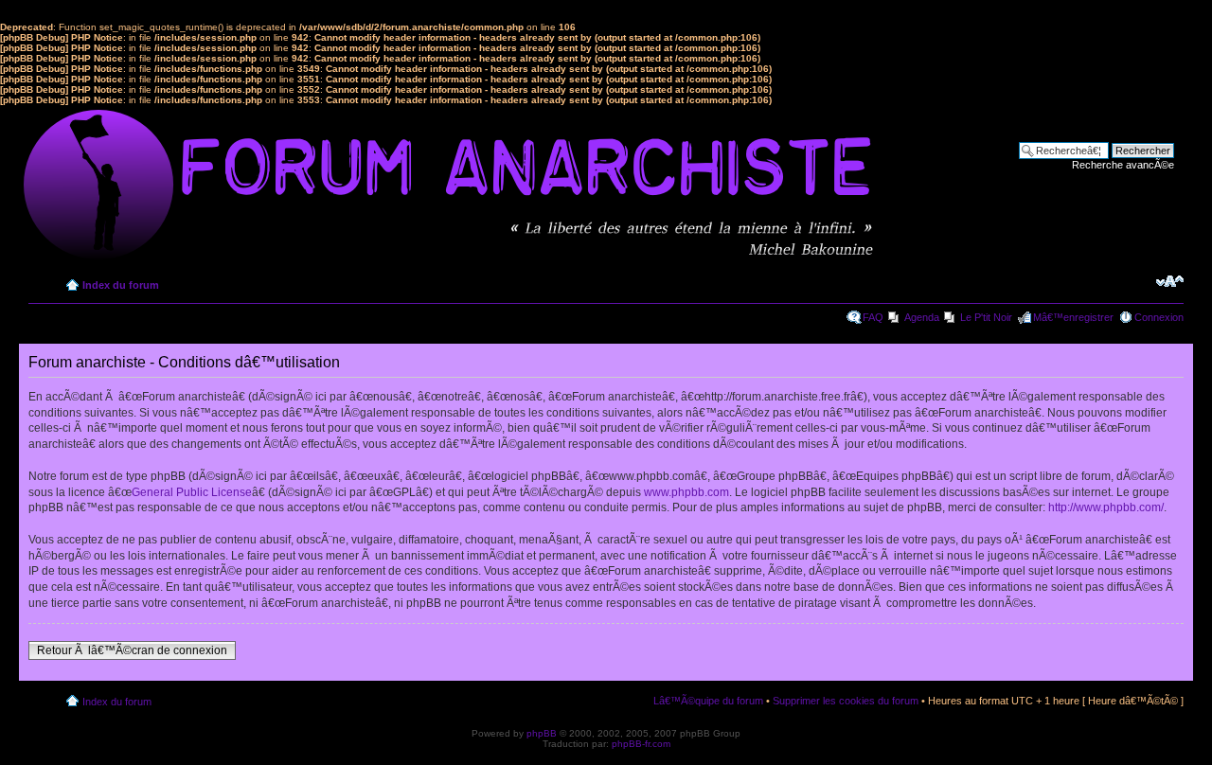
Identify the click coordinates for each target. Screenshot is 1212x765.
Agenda (921, 317)
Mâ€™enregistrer (1073, 317)
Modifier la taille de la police (1170, 281)
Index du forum (120, 285)
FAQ (873, 317)
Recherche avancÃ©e (1123, 164)
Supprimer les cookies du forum (845, 700)
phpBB (541, 733)
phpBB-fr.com (641, 743)
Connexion (1159, 317)
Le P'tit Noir (986, 317)
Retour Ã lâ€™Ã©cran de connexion (132, 650)
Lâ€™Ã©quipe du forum (708, 700)
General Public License (192, 492)
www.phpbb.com (686, 492)
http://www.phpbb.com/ (1106, 507)
